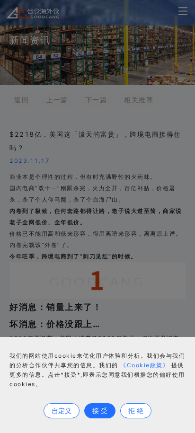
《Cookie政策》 (144, 365)
